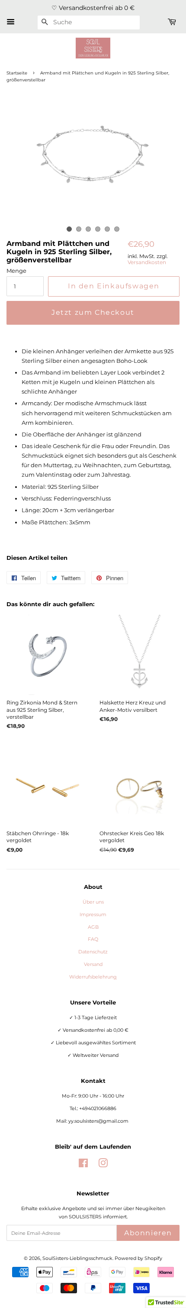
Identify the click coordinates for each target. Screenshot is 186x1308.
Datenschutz (93, 952)
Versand (93, 964)
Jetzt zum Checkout (93, 312)
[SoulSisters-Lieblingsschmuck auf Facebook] (83, 1165)
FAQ (93, 939)
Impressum (93, 914)
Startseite (16, 73)
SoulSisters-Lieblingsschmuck (77, 1258)
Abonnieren (148, 1233)
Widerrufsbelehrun (93, 977)
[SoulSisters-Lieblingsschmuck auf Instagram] (103, 1165)
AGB (93, 927)
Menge (16, 270)
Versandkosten (147, 262)
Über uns (93, 902)
